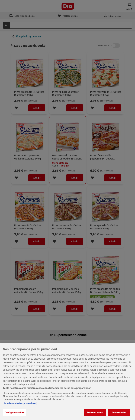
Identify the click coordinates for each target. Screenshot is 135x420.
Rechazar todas (95, 412)
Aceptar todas (119, 412)
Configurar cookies (14, 412)
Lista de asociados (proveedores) (20, 403)
